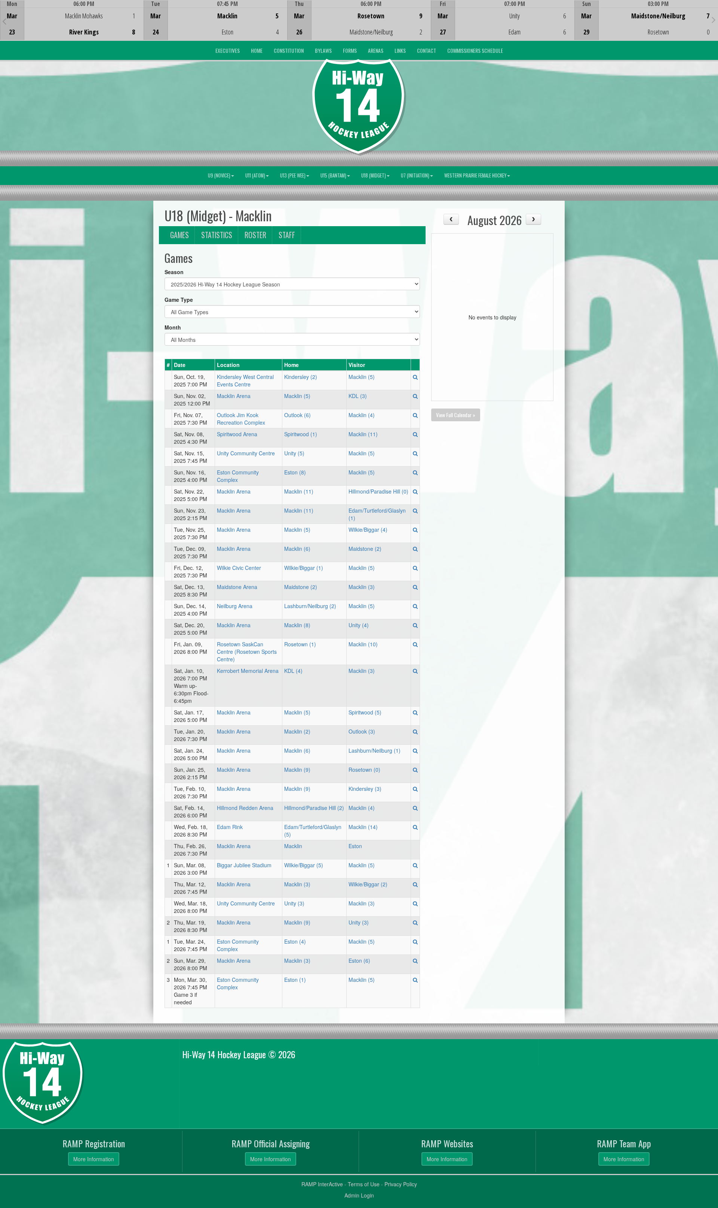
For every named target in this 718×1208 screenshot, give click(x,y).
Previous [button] (4, 21)
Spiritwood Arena (237, 434)
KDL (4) (293, 670)
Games (179, 235)
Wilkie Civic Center (239, 567)
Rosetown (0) (364, 769)
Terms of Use (364, 1184)
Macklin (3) (362, 587)
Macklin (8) (297, 625)
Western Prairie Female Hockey (475, 175)
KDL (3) (358, 396)
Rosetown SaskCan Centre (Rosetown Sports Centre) (247, 651)
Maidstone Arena (237, 587)
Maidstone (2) (365, 548)
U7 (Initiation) (415, 175)
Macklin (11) (363, 434)
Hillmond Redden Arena (245, 807)
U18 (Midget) (373, 175)
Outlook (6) (297, 415)
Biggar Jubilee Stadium (244, 865)
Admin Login (359, 1195)
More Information (93, 1159)
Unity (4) (359, 625)
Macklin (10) (363, 644)
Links (400, 50)
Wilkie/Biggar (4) (368, 529)
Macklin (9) (297, 769)
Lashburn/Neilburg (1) (375, 750)
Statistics (216, 235)
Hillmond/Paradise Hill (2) (314, 807)
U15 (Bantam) (333, 175)
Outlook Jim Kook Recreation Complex (241, 418)
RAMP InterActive (322, 1184)
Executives (227, 50)
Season (174, 272)
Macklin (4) (362, 415)
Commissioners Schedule (475, 50)
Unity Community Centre (246, 453)
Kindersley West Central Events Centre (245, 380)
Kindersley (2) (300, 376)
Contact (426, 50)
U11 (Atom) (255, 175)
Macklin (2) (297, 731)
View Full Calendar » (455, 415)
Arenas (375, 50)
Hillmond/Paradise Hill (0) (378, 491)
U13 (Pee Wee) (293, 175)
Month (173, 327)
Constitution (289, 50)
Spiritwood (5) (365, 712)
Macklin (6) (297, 548)
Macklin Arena (234, 396)
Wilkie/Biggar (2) (368, 884)
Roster (255, 235)
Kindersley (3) (365, 788)
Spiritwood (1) (300, 434)
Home (257, 50)
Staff (287, 235)
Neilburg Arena (234, 606)
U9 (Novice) (219, 175)
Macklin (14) (363, 827)
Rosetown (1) (300, 644)
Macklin (293, 846)
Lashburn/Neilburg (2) (310, 606)
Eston (355, 846)
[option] (72, 20)
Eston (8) (295, 472)
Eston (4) (295, 941)
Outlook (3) (362, 731)
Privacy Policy (400, 1184)
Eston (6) (359, 960)
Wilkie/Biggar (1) (303, 567)
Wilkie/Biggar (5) (303, 865)
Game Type (179, 299)
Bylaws (323, 50)
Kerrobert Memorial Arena (248, 670)
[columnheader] (168, 365)
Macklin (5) (362, 376)
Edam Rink (230, 827)
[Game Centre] (72, 26)
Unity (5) (294, 453)
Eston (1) (295, 979)
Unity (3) (294, 903)
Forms (350, 50)
